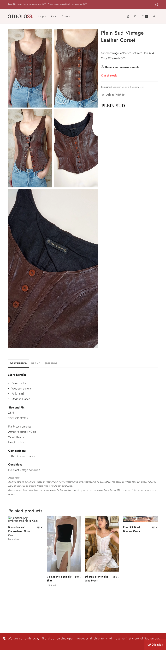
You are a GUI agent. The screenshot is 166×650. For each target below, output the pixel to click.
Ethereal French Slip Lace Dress (96, 578)
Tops (141, 86)
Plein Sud (52, 585)
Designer (117, 86)
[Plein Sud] (113, 105)
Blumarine (13, 539)
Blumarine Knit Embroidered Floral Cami (19, 531)
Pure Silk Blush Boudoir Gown (132, 529)
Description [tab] (18, 363)
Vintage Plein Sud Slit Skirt (59, 578)
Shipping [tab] (51, 363)
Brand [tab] (36, 363)
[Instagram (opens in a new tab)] (156, 4)
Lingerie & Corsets (130, 86)
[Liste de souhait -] (135, 16)
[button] (112, 94)
